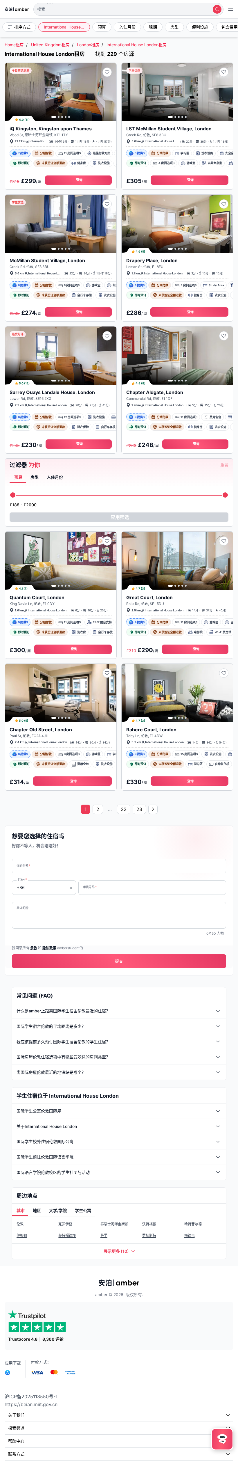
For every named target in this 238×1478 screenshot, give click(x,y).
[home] (17, 9)
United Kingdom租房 (50, 44)
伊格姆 (22, 1235)
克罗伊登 (65, 1224)
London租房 (88, 44)
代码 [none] (22, 879)
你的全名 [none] (23, 865)
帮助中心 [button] (16, 1440)
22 (124, 809)
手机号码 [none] (90, 887)
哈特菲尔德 (193, 1224)
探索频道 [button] (16, 1428)
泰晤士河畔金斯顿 (114, 1224)
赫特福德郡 (67, 1235)
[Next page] (153, 809)
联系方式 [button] (16, 1454)
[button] (128, 9)
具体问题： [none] (24, 908)
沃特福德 (149, 1224)
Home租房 (14, 44)
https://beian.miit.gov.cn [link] (31, 1404)
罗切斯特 (149, 1235)
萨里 (103, 1235)
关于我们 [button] (16, 1415)
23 (139, 809)
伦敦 (20, 1224)
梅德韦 (189, 1235)
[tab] (18, 477)
